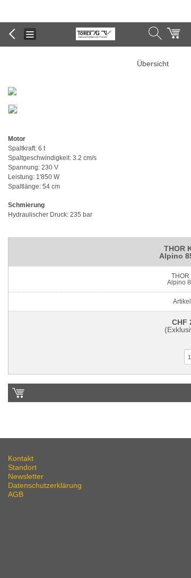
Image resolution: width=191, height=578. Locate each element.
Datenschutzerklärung (45, 485)
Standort (22, 467)
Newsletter (26, 476)
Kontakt (20, 458)
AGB (15, 494)
